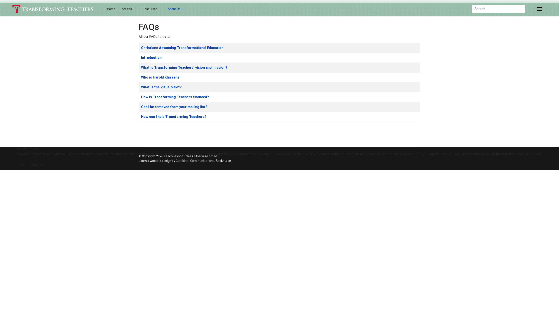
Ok (22, 164)
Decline (36, 164)
